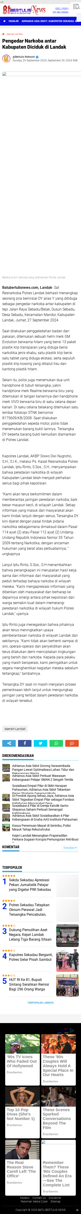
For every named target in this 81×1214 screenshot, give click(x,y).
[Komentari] (72, 743)
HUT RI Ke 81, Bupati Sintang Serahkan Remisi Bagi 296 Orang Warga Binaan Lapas (29, 987)
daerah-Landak (15, 34)
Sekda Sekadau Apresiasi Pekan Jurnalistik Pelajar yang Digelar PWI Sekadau (30, 885)
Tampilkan (69, 847)
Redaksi (24, 1198)
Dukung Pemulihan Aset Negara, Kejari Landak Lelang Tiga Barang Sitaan (30, 935)
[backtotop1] (77, 1210)
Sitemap (56, 1201)
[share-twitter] (40, 743)
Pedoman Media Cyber (34, 1201)
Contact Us (39, 1198)
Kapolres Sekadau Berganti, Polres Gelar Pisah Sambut (31, 957)
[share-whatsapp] (56, 743)
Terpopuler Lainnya (40, 1002)
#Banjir (14, 21)
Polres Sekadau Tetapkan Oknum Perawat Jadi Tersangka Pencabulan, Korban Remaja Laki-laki (29, 912)
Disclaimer (55, 1198)
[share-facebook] (25, 743)
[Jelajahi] (76, 6)
